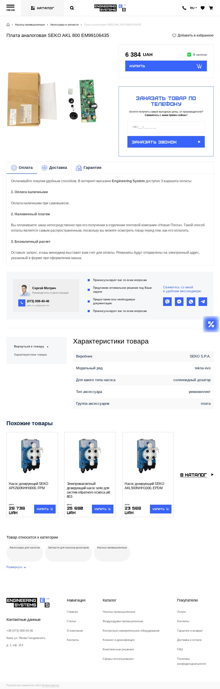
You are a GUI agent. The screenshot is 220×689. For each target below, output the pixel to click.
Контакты (73, 640)
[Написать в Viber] (167, 301)
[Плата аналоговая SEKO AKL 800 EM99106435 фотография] (53, 100)
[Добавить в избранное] (193, 35)
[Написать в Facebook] (179, 301)
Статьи (71, 621)
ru (192, 8)
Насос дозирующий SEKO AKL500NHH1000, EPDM (144, 486)
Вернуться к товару (29, 346)
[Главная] (8, 24)
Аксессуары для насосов (25, 547)
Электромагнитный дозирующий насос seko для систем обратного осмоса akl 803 (88, 490)
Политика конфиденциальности (191, 661)
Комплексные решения (118, 649)
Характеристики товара (30, 354)
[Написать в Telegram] (203, 301)
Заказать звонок (154, 141)
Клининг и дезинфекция (118, 640)
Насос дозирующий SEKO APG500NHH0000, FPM (28, 486)
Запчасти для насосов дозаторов (68, 547)
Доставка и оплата (189, 640)
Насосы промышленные (30, 24)
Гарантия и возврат (190, 630)
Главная (72, 611)
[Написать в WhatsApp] (191, 301)
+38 (38, 301)
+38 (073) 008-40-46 (19, 630)
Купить (137, 66)
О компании (75, 630)
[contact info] (184, 8)
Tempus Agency (50, 685)
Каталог (45, 8)
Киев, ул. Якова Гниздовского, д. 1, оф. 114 (26, 641)
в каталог (193, 474)
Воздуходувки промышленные (123, 621)
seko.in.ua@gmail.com (38, 305)
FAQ (180, 649)
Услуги (181, 611)
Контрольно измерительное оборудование (131, 630)
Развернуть (14, 567)
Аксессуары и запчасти (64, 24)
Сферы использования (118, 658)
